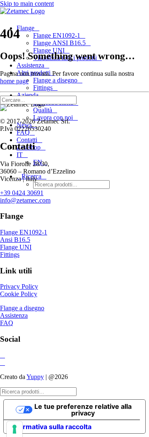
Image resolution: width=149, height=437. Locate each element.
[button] (80, 99)
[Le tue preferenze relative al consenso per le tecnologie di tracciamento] (14, 429)
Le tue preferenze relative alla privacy (83, 409)
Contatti (27, 139)
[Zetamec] (74, 12)
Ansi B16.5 (15, 239)
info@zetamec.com (25, 200)
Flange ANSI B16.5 (59, 42)
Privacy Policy (19, 286)
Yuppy (35, 376)
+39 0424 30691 (21, 192)
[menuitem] (73, 43)
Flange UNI (15, 247)
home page (14, 81)
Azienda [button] (27, 95)
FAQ (6, 322)
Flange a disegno (55, 80)
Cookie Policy (18, 293)
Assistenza (30, 65)
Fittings (43, 87)
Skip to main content (27, 3)
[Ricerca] (41, 99)
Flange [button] (25, 27)
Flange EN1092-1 (56, 35)
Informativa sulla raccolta (50, 427)
